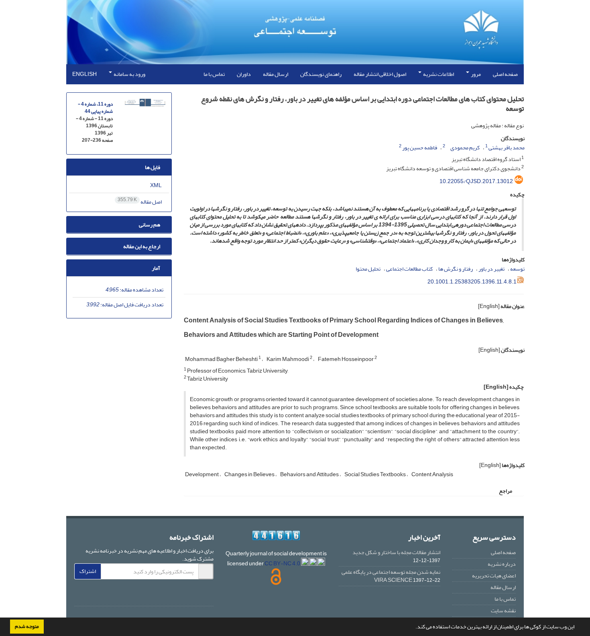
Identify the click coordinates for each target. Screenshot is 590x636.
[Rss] (158, 596)
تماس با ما (214, 74)
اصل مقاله (140, 201)
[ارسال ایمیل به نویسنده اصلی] (448, 146)
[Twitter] (189, 596)
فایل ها (153, 167)
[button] (413, 627)
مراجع (506, 490)
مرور (475, 74)
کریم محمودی (465, 147)
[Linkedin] (173, 596)
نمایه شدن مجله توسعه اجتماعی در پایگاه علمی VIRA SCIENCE (391, 576)
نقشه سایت (503, 610)
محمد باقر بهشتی (506, 147)
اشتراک (87, 571)
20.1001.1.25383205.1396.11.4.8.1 (472, 281)
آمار (156, 268)
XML (156, 185)
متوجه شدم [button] (27, 626)
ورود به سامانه (129, 74)
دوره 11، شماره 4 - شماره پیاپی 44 (95, 108)
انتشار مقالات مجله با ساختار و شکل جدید (396, 552)
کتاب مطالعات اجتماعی (409, 268)
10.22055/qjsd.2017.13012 (476, 181)
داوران (244, 74)
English (84, 74)
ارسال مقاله (275, 74)
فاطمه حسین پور (419, 147)
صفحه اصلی (505, 74)
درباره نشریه (502, 564)
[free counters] (276, 535)
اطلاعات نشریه (438, 74)
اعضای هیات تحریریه (494, 575)
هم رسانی (150, 224)
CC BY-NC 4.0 (282, 563)
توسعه (517, 268)
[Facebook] (205, 596)
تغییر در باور (491, 268)
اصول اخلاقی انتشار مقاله (380, 74)
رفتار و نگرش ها (455, 268)
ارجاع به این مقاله (142, 246)
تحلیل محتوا (368, 268)
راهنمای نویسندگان (321, 74)
